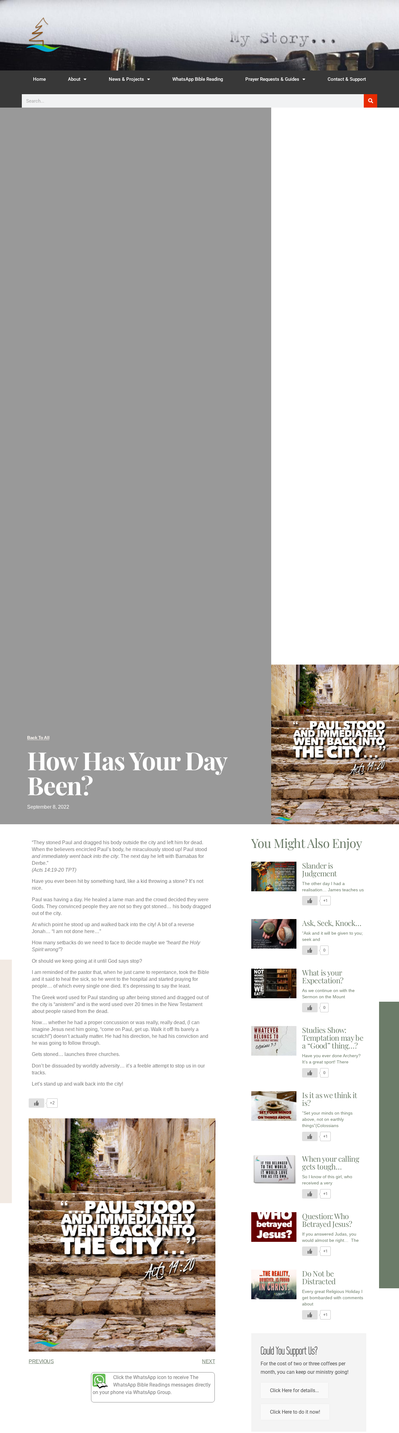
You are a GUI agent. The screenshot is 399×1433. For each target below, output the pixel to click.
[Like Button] (36, 1103)
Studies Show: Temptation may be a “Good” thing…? (332, 1037)
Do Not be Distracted (318, 1277)
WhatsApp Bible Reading (197, 79)
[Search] (370, 101)
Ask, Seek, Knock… (331, 923)
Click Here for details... (294, 1390)
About (74, 79)
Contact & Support (347, 79)
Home (39, 79)
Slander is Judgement (319, 869)
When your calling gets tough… (330, 1162)
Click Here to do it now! (295, 1412)
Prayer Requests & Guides (272, 79)
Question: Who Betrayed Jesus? (327, 1220)
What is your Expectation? (322, 976)
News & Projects (126, 79)
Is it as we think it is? (329, 1099)
